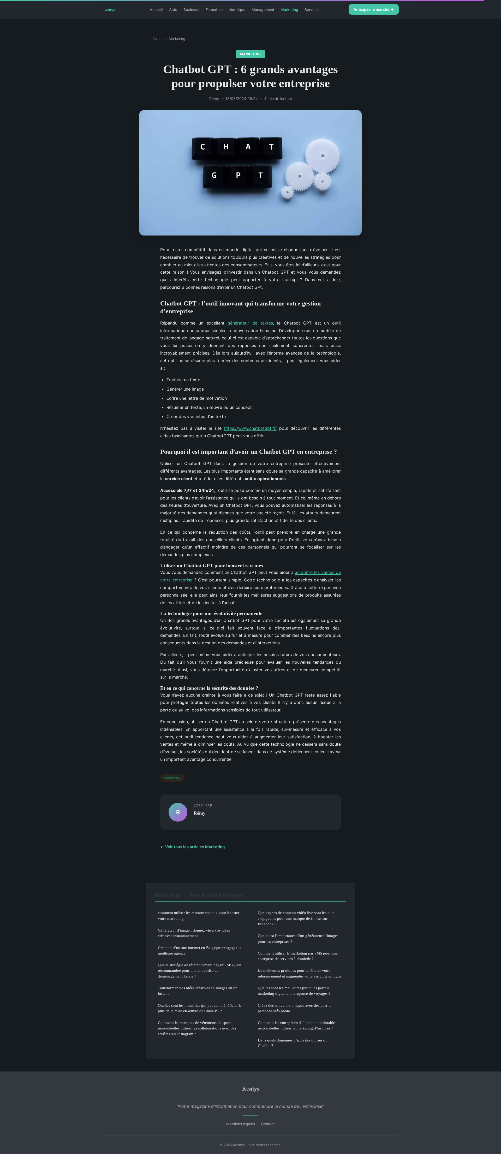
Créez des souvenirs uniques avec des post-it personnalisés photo (294, 1008)
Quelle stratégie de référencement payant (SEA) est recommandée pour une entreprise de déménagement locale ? (199, 970)
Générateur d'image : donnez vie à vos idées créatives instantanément (194, 933)
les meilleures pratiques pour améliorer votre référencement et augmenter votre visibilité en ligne (300, 973)
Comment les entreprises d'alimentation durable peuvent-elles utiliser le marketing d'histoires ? (296, 1025)
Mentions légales (240, 1124)
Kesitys (250, 1089)
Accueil (156, 9)
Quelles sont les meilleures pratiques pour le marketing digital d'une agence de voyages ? (294, 991)
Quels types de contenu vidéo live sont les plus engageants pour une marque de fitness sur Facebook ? (296, 918)
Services (312, 9)
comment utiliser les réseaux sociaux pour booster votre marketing (198, 915)
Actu (173, 9)
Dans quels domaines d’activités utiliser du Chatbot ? (292, 1043)
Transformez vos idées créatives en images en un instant (197, 991)
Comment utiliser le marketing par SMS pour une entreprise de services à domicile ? (298, 956)
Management (263, 9)
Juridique (237, 9)
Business (191, 9)
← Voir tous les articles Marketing (192, 846)
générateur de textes (250, 323)
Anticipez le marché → (374, 9)
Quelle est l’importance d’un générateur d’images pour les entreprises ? (298, 938)
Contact (268, 1124)
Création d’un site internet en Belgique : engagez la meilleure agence (199, 950)
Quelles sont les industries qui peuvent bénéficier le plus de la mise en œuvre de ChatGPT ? (200, 1008)
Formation (214, 9)
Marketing (289, 9)
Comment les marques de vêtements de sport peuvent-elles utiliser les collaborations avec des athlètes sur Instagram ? (197, 1028)
